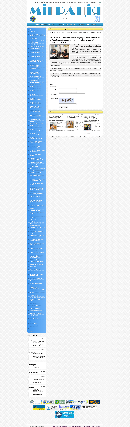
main (51, 32)
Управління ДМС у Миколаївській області (62, 32)
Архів (87, 24)
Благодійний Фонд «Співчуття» (66, 24)
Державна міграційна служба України (44, 24)
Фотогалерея (80, 24)
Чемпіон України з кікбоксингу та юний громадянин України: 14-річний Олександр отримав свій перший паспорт (91, 119)
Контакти (93, 24)
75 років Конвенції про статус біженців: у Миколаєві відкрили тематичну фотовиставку (57, 118)
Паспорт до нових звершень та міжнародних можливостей (74, 118)
